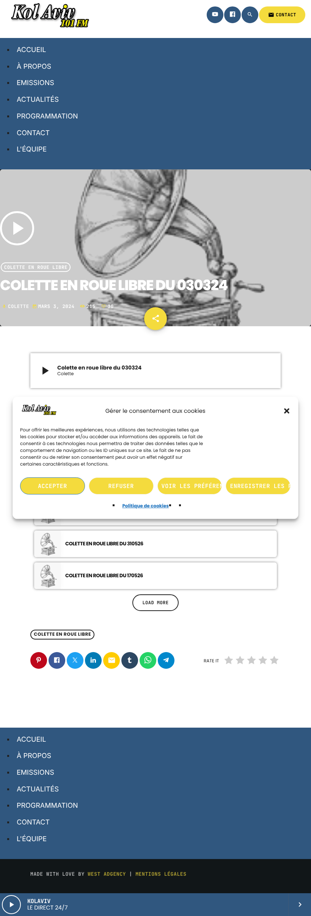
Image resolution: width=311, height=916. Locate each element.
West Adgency (107, 874)
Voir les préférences (192, 486)
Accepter (52, 486)
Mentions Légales (160, 874)
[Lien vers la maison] (49, 15)
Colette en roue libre (36, 267)
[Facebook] (232, 14)
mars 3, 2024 (55, 306)
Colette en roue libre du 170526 (104, 575)
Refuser (121, 486)
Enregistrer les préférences (260, 486)
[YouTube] (215, 14)
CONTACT (282, 15)
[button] (287, 411)
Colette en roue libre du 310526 (104, 543)
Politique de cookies (146, 506)
